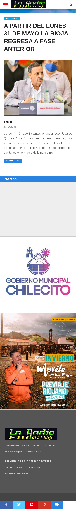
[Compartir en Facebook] (6, 505)
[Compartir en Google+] (44, 505)
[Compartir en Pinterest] (31, 505)
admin (8, 122)
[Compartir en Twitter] (19, 505)
